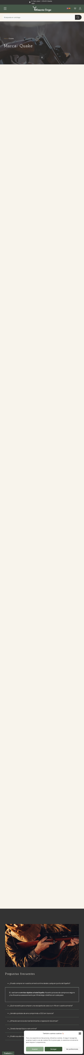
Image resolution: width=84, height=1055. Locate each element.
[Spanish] (69, 8)
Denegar (53, 1049)
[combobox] (38, 17)
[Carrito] (74, 8)
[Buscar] (78, 17)
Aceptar (35, 1049)
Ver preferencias (72, 1049)
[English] (67, 8)
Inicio (6, 38)
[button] (80, 1033)
